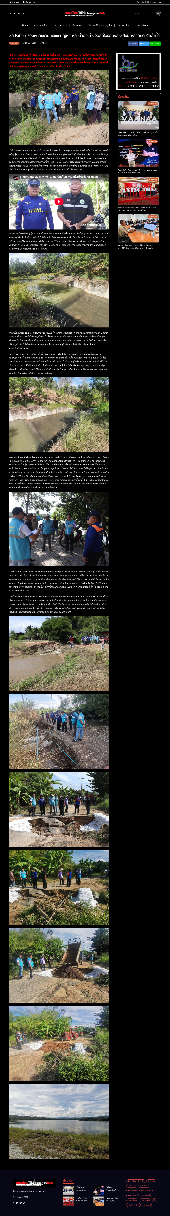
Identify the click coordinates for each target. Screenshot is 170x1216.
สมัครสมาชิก (29, 2)
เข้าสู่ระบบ (15, 2)
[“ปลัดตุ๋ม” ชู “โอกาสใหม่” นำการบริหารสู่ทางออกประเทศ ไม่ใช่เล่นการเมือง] (138, 153)
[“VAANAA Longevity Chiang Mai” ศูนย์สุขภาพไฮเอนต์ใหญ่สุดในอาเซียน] (138, 115)
